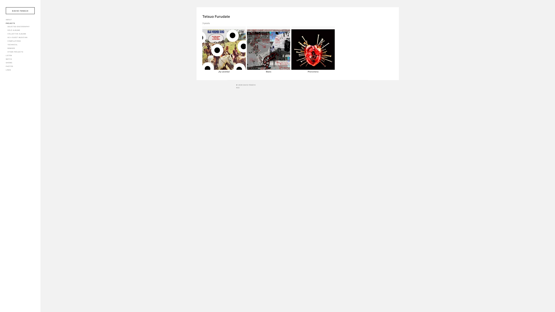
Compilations (14, 41)
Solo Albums (14, 30)
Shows (9, 63)
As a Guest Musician (17, 37)
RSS (238, 88)
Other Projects (15, 52)
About (9, 20)
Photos (9, 66)
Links (8, 70)
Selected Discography (19, 27)
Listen (9, 55)
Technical (13, 45)
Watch (9, 59)
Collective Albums (17, 34)
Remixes (11, 48)
